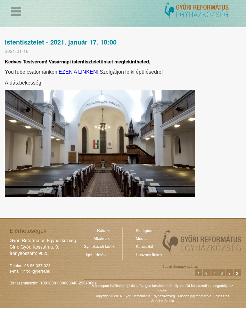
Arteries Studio (162, 300)
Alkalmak (102, 238)
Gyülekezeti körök (99, 246)
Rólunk (103, 230)
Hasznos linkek (149, 254)
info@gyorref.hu (36, 271)
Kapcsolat (144, 246)
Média (141, 238)
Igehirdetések (98, 254)
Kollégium (144, 230)
